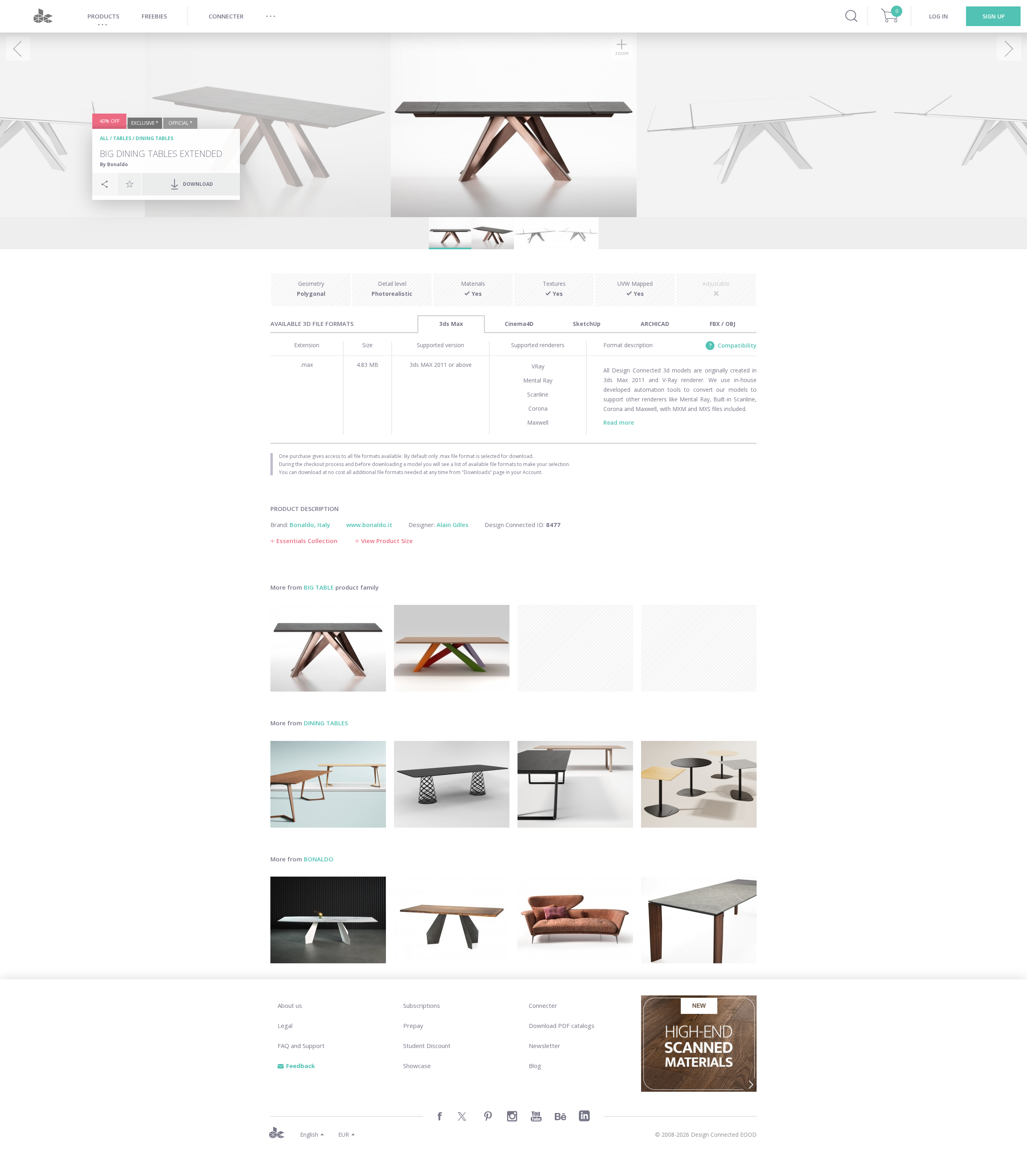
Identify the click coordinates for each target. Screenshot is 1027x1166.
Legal (285, 1026)
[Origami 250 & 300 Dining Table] (328, 920)
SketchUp (587, 324)
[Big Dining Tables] (328, 648)
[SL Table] (575, 784)
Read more (618, 422)
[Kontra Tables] (699, 784)
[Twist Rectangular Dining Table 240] (328, 784)
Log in (938, 16)
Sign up (993, 16)
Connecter (543, 1005)
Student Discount (427, 1046)
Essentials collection (306, 541)
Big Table (319, 587)
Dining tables (154, 138)
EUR (343, 1134)
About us (290, 1005)
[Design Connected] (43, 16)
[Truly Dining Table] (699, 920)
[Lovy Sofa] (575, 920)
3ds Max (451, 324)
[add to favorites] (129, 183)
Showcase (417, 1066)
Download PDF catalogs (562, 1026)
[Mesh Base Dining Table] (451, 784)
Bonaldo (318, 859)
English (309, 1134)
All (104, 138)
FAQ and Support (301, 1046)
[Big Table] (451, 648)
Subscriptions (421, 1005)
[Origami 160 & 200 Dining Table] (451, 920)
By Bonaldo (114, 164)
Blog (535, 1066)
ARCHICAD (655, 324)
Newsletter (544, 1046)
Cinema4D (519, 324)
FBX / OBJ (722, 324)
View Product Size (387, 541)
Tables (122, 138)
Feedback (300, 1066)
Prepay (413, 1026)
